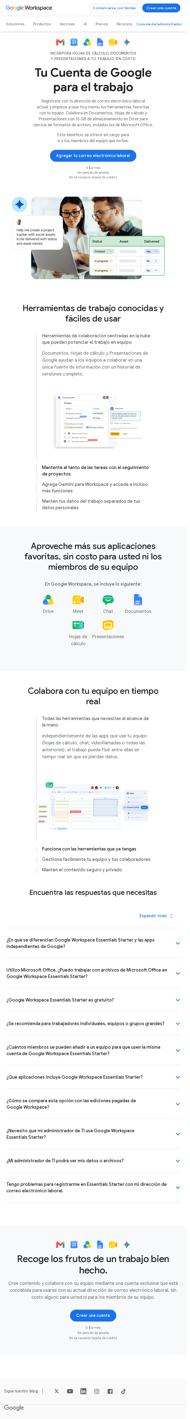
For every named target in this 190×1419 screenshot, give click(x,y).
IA (85, 24)
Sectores (67, 24)
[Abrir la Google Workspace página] (29, 8)
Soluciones (15, 24)
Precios (102, 24)
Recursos (124, 24)
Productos (42, 24)
